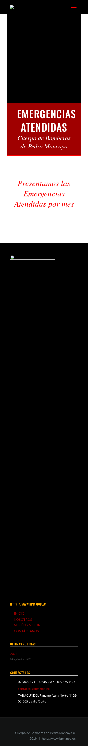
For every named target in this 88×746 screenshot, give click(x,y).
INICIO (19, 613)
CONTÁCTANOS (26, 631)
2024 (13, 654)
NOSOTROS (23, 619)
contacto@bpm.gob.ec (34, 688)
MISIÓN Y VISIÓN (27, 625)
